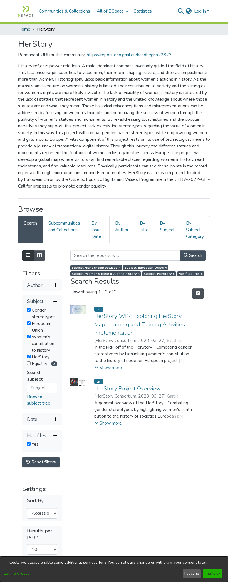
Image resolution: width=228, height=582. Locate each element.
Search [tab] (30, 223)
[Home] (25, 11)
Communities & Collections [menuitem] (64, 11)
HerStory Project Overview (127, 388)
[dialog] (114, 569)
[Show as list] (28, 255)
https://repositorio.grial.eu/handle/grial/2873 (129, 55)
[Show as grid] (39, 255)
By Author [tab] (121, 226)
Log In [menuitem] (200, 11)
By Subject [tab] (167, 226)
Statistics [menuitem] (143, 11)
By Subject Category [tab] (195, 230)
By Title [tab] (144, 226)
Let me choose (17, 573)
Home (24, 29)
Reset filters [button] (43, 462)
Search (195, 255)
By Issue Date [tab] (96, 230)
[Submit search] (180, 11)
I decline (191, 573)
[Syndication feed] (198, 293)
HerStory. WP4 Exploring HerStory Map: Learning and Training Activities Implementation (139, 324)
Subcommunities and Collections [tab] (64, 226)
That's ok (212, 573)
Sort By (35, 501)
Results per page (39, 534)
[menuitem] (112, 11)
